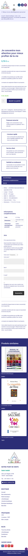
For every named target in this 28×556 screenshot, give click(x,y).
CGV (2, 515)
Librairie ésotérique (10, 16)
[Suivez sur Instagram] (6, 546)
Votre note (7, 254)
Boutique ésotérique (6, 503)
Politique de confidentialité (18, 551)
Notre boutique (5, 496)
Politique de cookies (11, 553)
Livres (16, 16)
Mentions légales (7, 551)
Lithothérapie (5, 499)
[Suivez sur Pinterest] (12, 546)
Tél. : (3, 478)
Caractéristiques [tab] (7, 177)
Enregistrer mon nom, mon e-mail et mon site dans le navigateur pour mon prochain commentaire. (14, 286)
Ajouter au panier (15, 101)
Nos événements (5, 494)
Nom (5, 267)
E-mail (5, 275)
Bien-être (3, 505)
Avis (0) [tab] (5, 183)
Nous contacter (9, 482)
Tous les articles (5, 530)
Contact (19, 553)
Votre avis (6, 257)
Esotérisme (4, 534)
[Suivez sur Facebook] (2, 546)
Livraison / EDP (5, 517)
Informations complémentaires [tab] (10, 180)
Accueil (3, 16)
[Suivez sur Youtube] (9, 546)
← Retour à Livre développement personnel (13, 12)
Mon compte (4, 519)
